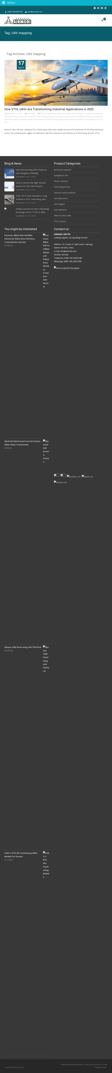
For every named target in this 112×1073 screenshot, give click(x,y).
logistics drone (53, 116)
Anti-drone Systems (62, 169)
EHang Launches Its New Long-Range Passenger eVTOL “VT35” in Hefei (32, 211)
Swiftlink (81, 119)
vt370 (6, 122)
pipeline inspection (20, 119)
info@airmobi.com (35, 12)
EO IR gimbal (97, 113)
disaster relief (71, 113)
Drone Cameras (61, 181)
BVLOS (42, 113)
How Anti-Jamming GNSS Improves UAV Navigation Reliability (31, 171)
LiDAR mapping (42, 116)
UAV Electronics (61, 198)
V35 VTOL (99, 119)
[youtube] (102, 9)
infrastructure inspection (26, 116)
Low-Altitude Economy (84, 116)
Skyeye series (64, 119)
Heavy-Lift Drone (10, 116)
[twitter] (98, 9)
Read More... (10, 141)
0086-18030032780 (15, 12)
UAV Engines (59, 204)
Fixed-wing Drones (62, 187)
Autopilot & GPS (61, 175)
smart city (73, 119)
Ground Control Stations (64, 192)
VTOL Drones (60, 221)
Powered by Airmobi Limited (71, 1064)
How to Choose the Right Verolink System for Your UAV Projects (31, 184)
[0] (102, 20)
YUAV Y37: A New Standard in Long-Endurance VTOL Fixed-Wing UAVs (32, 197)
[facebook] (94, 9)
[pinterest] (105, 9)
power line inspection (35, 119)
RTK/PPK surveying (51, 119)
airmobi (21, 177)
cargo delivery (51, 113)
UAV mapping (90, 119)
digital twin (61, 113)
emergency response (84, 113)
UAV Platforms (60, 209)
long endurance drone (67, 116)
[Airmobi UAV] (16, 19)
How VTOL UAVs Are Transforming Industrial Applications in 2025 (49, 109)
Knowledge (31, 113)
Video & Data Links (62, 215)
